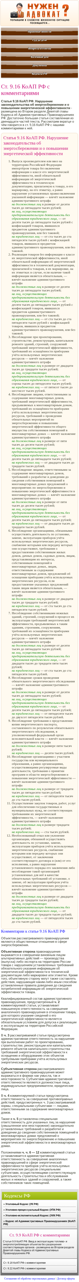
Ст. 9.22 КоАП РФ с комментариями (24, 1268)
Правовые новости (39, 31)
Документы (39, 65)
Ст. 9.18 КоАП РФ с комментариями (24, 1262)
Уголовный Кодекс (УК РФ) (21, 1204)
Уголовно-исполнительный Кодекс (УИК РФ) (32, 1215)
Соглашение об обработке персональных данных (29, 1278)
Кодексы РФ (39, 73)
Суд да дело (39, 40)
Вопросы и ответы (39, 48)
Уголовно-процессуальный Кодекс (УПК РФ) (32, 1209)
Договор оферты (66, 1278)
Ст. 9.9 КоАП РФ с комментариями (39, 1235)
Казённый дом (39, 56)
